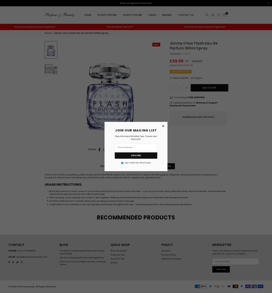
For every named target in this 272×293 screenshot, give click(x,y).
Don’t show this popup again (138, 163)
